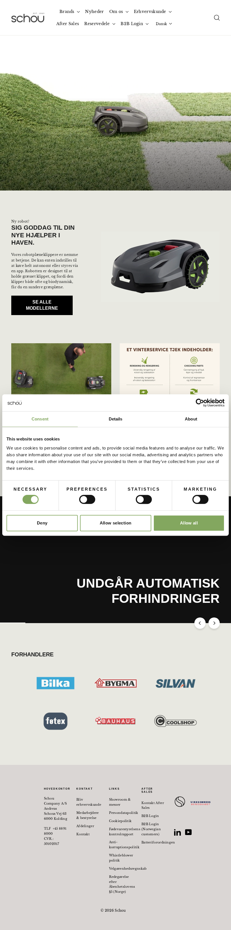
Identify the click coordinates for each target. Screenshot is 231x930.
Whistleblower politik (121, 857)
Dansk (161, 24)
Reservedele (97, 23)
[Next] (214, 623)
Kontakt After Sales (152, 805)
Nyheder (94, 11)
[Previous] (200, 623)
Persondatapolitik (121, 813)
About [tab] (191, 419)
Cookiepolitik (120, 821)
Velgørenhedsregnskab (121, 869)
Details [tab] (116, 419)
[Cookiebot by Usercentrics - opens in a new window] (200, 402)
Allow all (189, 523)
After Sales (67, 23)
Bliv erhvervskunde (88, 802)
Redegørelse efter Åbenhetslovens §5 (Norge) (121, 884)
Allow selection (116, 523)
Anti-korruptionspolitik (121, 844)
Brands (67, 11)
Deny (42, 523)
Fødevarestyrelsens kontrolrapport (121, 831)
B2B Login (132, 23)
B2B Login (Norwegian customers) (151, 829)
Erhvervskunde (150, 11)
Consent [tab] (40, 419)
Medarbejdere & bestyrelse (87, 815)
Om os (116, 11)
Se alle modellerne (42, 305)
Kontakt (83, 834)
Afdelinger (85, 826)
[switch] (87, 499)
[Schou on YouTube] (188, 832)
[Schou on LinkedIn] (177, 832)
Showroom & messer (120, 802)
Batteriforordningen (153, 842)
